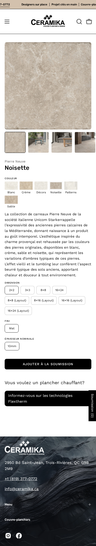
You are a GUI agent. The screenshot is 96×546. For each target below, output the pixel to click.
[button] (78, 21)
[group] (48, 4)
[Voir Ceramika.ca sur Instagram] (8, 535)
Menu (8, 504)
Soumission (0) (92, 406)
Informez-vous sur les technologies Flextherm (40, 398)
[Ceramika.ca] (48, 21)
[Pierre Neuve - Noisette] (15, 142)
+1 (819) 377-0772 (21, 478)
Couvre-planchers (17, 519)
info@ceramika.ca (22, 488)
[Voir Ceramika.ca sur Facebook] (18, 535)
